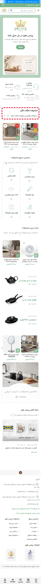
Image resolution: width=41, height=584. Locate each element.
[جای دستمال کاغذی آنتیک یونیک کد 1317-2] (29, 344)
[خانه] (36, 579)
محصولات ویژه (13, 535)
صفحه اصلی (33, 523)
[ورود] (5, 579)
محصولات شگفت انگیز (29, 110)
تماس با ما (33, 527)
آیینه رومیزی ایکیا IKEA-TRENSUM (11, 355)
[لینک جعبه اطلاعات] (29, 175)
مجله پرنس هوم (32, 445)
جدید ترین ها (13, 523)
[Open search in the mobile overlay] (22, 10)
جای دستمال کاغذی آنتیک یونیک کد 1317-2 (30, 355)
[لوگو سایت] (4, 10)
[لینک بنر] (20, 64)
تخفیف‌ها (12, 582)
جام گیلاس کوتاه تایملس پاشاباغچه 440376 (11, 260)
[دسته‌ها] (28, 579)
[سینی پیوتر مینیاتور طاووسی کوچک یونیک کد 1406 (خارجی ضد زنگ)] (29, 131)
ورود (5, 582)
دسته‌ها (28, 582)
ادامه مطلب (33, 452)
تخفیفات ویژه (13, 527)
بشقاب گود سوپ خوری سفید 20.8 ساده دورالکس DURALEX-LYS (30, 261)
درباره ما (34, 531)
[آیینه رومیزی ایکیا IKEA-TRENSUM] (11, 344)
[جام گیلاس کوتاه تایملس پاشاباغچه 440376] (11, 249)
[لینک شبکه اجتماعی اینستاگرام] (3, 5)
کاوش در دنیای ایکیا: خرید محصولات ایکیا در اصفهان (21, 448)
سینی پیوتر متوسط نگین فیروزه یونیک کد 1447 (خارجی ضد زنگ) (11, 144)
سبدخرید (20, 582)
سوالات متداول (32, 535)
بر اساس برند (13, 531)
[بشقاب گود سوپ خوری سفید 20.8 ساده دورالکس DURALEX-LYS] (29, 249)
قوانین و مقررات (32, 539)
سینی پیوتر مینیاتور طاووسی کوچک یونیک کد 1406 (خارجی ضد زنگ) (29, 144)
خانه (36, 582)
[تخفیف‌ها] (13, 580)
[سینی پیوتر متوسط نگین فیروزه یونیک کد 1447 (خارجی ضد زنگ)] (11, 131)
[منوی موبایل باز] (38, 10)
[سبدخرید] (20, 579)
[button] (36, 138)
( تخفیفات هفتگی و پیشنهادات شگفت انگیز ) (21, 116)
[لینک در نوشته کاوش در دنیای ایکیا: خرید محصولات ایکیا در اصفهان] (20, 430)
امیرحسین (33, 438)
